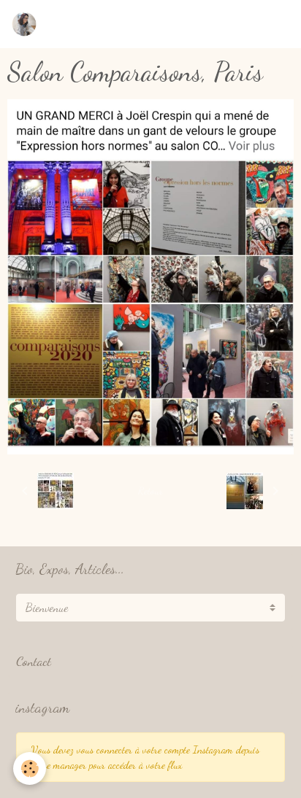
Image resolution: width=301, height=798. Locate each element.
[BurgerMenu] (271, 24)
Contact (33, 661)
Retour (150, 490)
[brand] (27, 24)
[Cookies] (29, 768)
